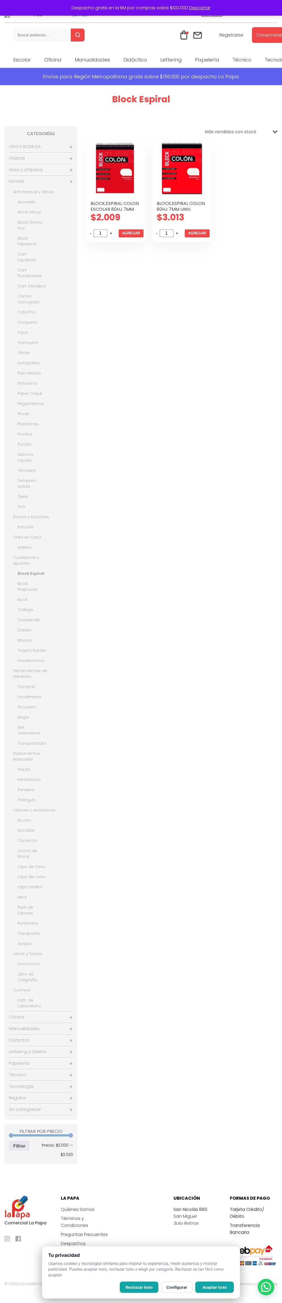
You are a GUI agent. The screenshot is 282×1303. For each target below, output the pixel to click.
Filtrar (19, 1145)
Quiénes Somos (77, 1209)
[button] (266, 1287)
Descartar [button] (199, 8)
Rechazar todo (139, 1287)
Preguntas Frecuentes (84, 1234)
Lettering (171, 59)
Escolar (22, 59)
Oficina (52, 59)
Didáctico (135, 59)
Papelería (207, 59)
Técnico (241, 59)
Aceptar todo (214, 1287)
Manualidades (92, 59)
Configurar (176, 1287)
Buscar (78, 35)
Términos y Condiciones (257, 1284)
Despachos (73, 1243)
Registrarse (231, 35)
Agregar (131, 233)
